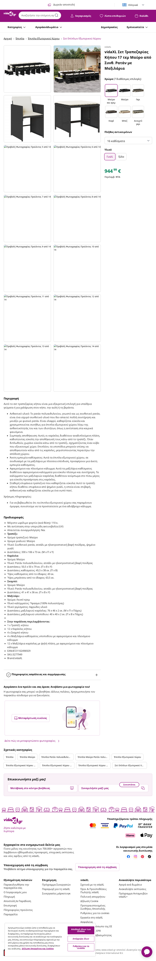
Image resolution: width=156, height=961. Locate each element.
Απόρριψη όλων (81, 938)
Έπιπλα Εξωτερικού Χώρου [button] (127, 757)
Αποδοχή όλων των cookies (81, 930)
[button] (111, 94)
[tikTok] (149, 856)
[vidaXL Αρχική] (10, 14)
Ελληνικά (133, 5)
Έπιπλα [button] (9, 757)
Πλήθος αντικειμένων (118, 132)
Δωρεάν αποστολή (64, 4)
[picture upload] (76, 718)
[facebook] (128, 856)
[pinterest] (142, 856)
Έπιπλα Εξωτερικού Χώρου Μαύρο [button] (22, 765)
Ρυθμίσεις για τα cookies (94, 913)
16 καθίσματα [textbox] (116, 141)
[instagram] (135, 856)
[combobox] (40, 15)
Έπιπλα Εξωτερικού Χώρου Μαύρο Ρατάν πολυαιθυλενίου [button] (94, 765)
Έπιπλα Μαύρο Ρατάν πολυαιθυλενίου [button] (94, 757)
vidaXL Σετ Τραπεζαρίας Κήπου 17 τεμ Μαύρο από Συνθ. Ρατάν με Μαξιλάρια (128, 60)
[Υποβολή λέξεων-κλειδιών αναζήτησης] (56, 15)
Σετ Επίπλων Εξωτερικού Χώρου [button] (131, 765)
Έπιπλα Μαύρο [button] (27, 757)
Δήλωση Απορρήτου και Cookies (38, 948)
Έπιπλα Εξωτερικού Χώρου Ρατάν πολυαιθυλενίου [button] (58, 765)
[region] (50, 939)
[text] (113, 172)
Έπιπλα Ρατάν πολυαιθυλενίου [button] (57, 757)
